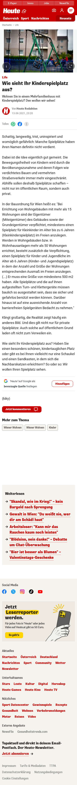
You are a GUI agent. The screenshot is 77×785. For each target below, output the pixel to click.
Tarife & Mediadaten (33, 766)
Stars (6, 684)
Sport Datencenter (15, 705)
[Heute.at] (11, 10)
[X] (13, 591)
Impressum (9, 766)
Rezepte (61, 705)
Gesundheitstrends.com (32, 732)
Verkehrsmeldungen (51, 711)
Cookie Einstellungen (15, 778)
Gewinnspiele (42, 705)
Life (17, 25)
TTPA (52, 766)
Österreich (11, 18)
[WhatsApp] (13, 124)
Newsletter (10, 669)
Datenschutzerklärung (16, 772)
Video (32, 717)
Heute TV (50, 690)
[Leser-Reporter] (54, 10)
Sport (25, 18)
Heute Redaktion (26, 109)
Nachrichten (11, 663)
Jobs (46, 3)
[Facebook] (20, 124)
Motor (6, 717)
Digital (43, 684)
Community (43, 663)
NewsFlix (64, 3)
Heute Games (11, 690)
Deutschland (49, 657)
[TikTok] (31, 591)
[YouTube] (40, 591)
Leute (18, 684)
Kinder (52, 427)
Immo (30, 3)
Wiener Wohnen (12, 427)
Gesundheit (10, 711)
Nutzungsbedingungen (48, 772)
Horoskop (58, 684)
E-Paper (12, 3)
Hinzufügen (62, 384)
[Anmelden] (62, 10)
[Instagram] (22, 591)
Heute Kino (33, 690)
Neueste (65, 18)
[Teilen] (26, 124)
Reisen (19, 717)
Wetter (60, 663)
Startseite (7, 25)
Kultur (30, 684)
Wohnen (27, 711)
